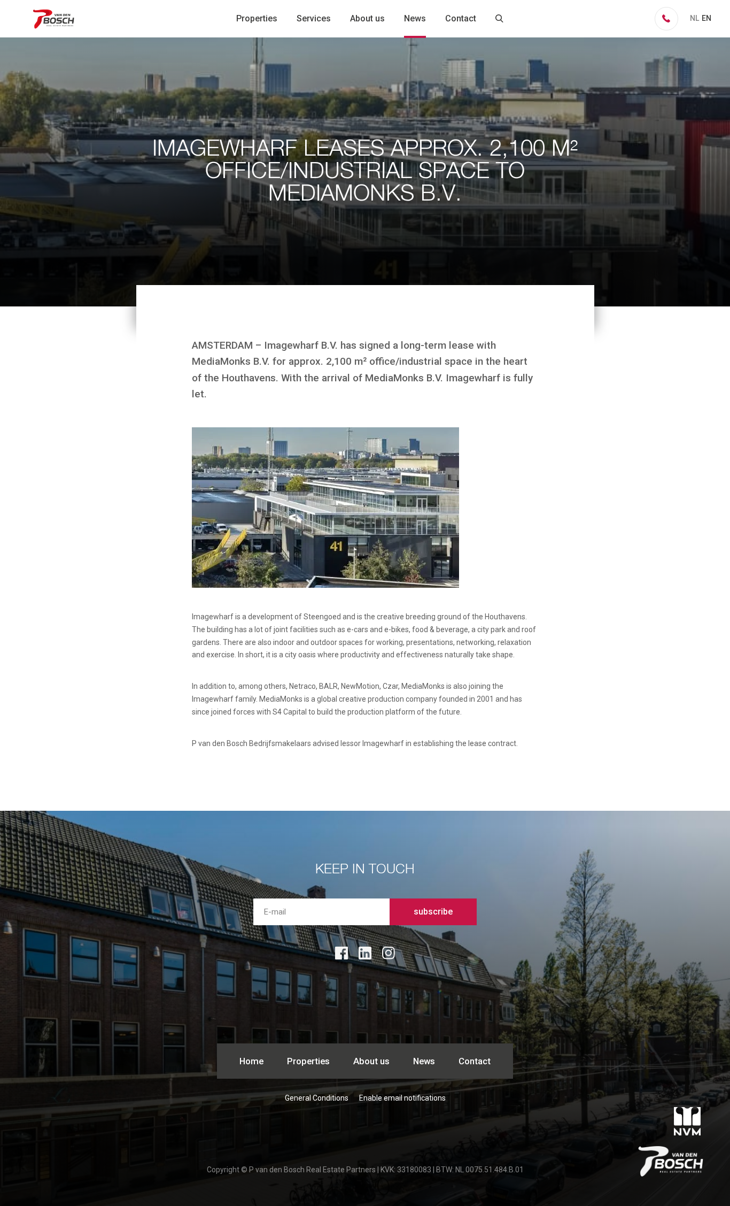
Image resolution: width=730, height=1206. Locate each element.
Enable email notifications (402, 1098)
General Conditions (316, 1098)
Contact (460, 18)
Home (251, 1061)
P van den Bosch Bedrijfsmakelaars (54, 18)
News (415, 18)
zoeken (499, 18)
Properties (256, 18)
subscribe (433, 912)
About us (367, 18)
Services (314, 18)
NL (694, 18)
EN (706, 18)
